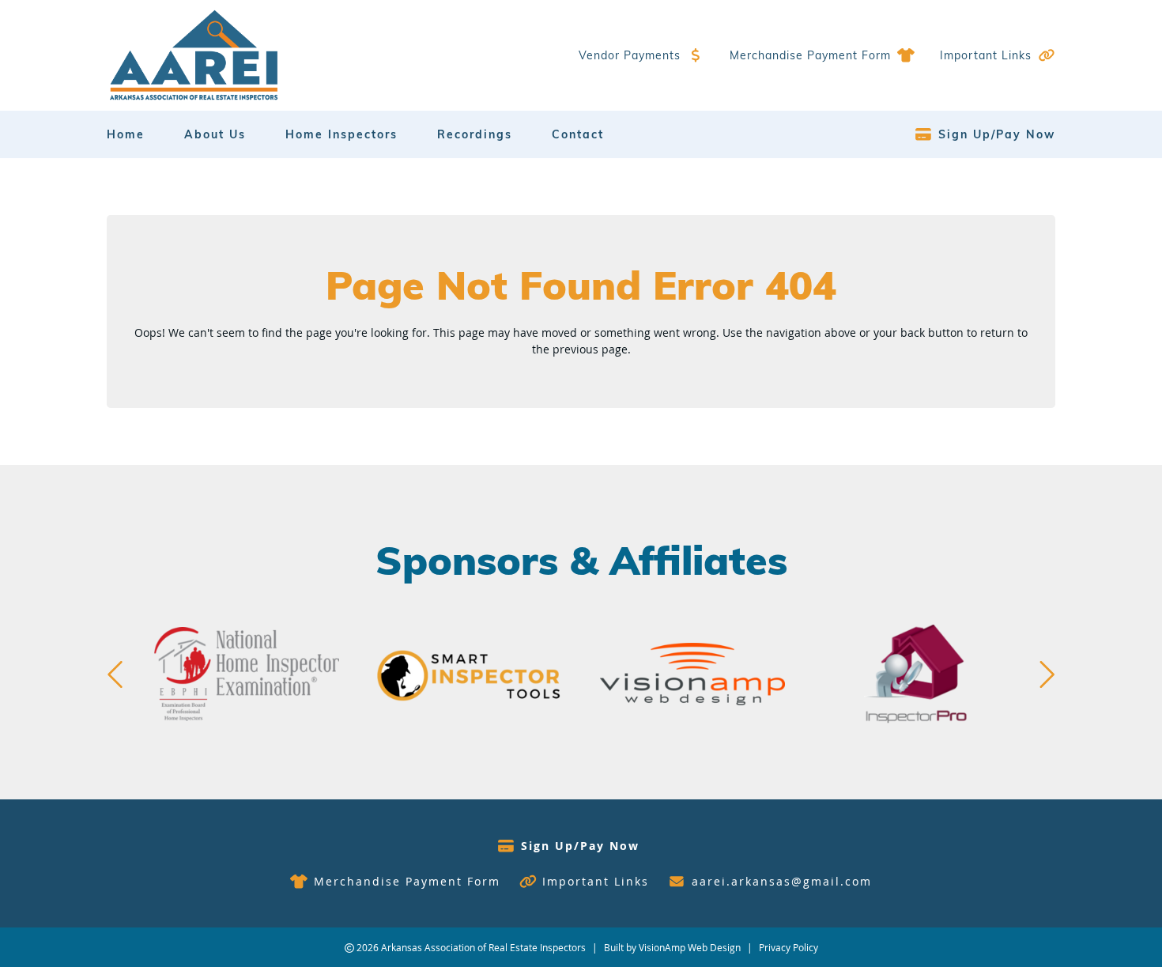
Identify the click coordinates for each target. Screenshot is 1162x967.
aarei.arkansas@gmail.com (782, 881)
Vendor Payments (630, 55)
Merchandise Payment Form (810, 55)
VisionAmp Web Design (690, 947)
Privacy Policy (788, 947)
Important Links (986, 55)
